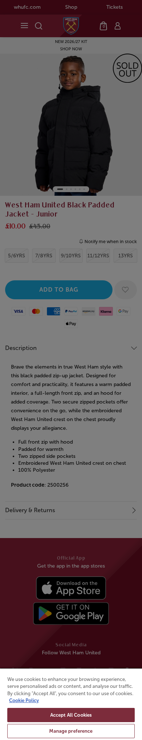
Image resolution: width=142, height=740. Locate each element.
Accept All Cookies (71, 715)
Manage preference (70, 731)
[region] (71, 704)
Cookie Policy (24, 700)
